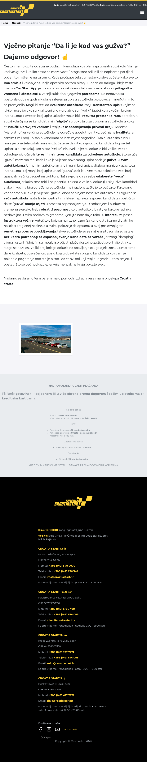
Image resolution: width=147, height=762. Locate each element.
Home (5, 23)
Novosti (16, 23)
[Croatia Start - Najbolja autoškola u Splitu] (17, 10)
